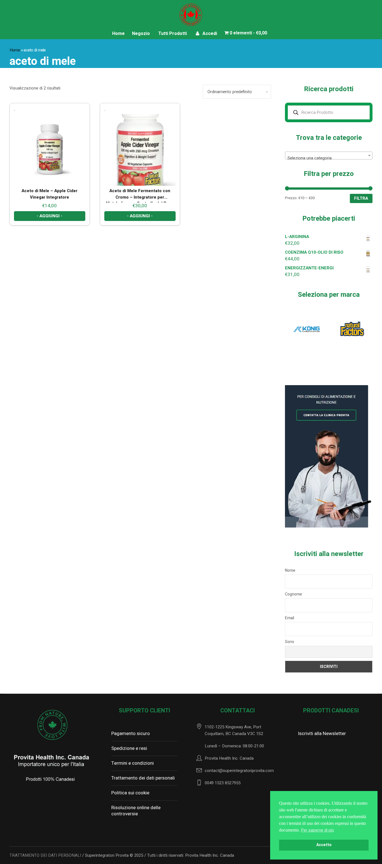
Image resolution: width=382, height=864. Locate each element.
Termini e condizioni (132, 763)
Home (15, 50)
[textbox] (328, 158)
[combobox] (329, 155)
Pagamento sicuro (130, 733)
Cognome (293, 594)
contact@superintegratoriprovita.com (239, 771)
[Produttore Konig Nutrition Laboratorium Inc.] (306, 329)
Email (289, 618)
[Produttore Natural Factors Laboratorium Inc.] (350, 329)
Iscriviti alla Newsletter (322, 733)
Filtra (361, 198)
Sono (289, 642)
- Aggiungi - (49, 216)
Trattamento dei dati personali (143, 777)
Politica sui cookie (130, 792)
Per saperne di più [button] (317, 830)
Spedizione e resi (129, 748)
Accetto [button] (324, 845)
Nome (290, 570)
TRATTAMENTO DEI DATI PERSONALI (45, 855)
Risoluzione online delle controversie (136, 810)
